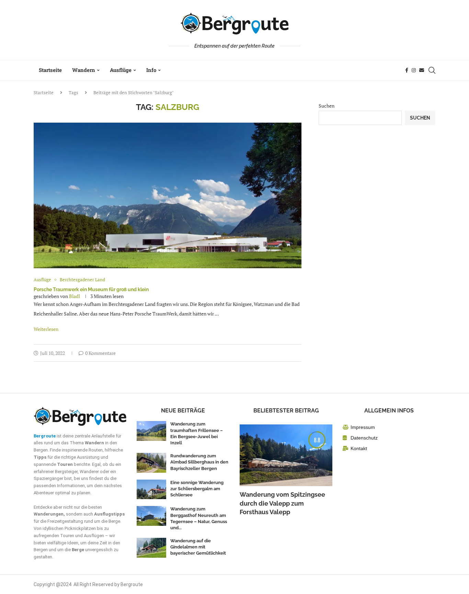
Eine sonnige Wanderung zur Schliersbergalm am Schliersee (197, 488)
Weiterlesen (46, 329)
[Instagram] (414, 70)
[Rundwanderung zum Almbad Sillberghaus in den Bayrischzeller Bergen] (151, 463)
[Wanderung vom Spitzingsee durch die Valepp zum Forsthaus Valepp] (286, 455)
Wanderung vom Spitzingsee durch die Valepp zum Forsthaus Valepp (282, 503)
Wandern (83, 69)
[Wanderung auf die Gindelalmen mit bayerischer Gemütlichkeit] (151, 548)
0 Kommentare (100, 353)
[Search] (431, 70)
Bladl (74, 296)
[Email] (421, 70)
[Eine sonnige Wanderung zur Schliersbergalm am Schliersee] (151, 489)
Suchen (326, 105)
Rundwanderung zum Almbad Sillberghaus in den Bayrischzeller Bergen (199, 462)
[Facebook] (406, 70)
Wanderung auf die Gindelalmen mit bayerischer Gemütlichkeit (198, 547)
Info (151, 69)
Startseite (50, 69)
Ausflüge (120, 69)
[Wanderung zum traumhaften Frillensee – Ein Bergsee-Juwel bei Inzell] (151, 431)
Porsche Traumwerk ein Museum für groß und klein (91, 289)
